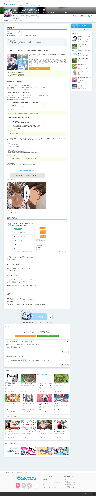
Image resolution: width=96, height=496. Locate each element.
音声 (67, 12)
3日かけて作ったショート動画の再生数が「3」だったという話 (61, 431)
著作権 (66, 479)
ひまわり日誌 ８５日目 (60, 383)
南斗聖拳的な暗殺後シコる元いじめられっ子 (12, 384)
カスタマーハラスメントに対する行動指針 (52, 482)
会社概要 (46, 479)
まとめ (13, 472)
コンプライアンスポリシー (70, 487)
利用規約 (46, 481)
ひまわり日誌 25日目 (27, 383)
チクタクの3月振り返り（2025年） (43, 404)
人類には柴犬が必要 (10, 403)
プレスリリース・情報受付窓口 (50, 487)
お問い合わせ (46, 486)
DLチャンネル (10, 4)
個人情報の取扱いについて (70, 484)
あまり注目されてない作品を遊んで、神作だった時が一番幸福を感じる (28, 431)
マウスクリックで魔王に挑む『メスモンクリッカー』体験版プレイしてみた (44, 385)
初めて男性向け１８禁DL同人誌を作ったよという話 (12, 430)
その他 (68, 342)
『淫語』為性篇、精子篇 (27, 403)
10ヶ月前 (30, 251)
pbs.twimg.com (12, 109)
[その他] (91, 16)
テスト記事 (56, 403)
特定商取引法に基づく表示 (70, 482)
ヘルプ (45, 484)
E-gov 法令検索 (15, 43)
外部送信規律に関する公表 (70, 486)
